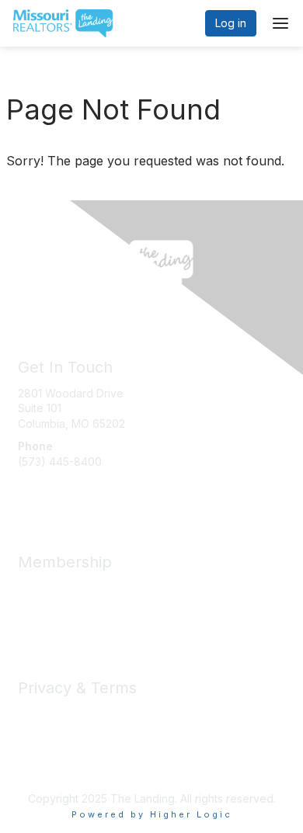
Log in (230, 23)
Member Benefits (62, 588)
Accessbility (48, 759)
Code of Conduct (62, 729)
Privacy (37, 713)
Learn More (47, 618)
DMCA (34, 744)
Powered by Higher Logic (151, 814)
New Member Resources (81, 602)
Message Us (50, 491)
